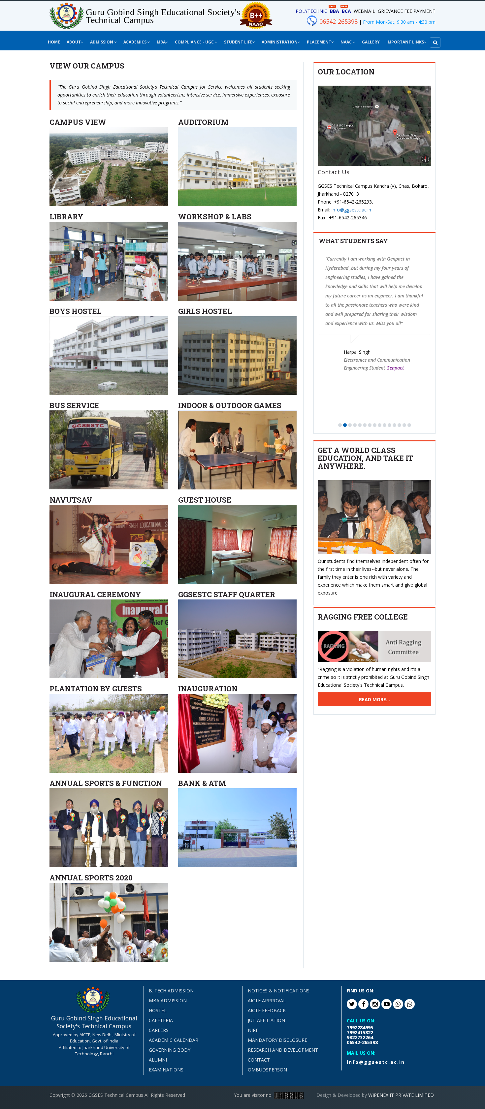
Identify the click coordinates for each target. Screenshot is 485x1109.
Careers (159, 1030)
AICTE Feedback (267, 1010)
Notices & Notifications (278, 990)
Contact (259, 1060)
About (74, 42)
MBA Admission (168, 1000)
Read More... (374, 699)
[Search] (435, 42)
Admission (102, 42)
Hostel (158, 1010)
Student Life (238, 42)
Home (54, 42)
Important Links (405, 42)
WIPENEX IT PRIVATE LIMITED (401, 1095)
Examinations (166, 1070)
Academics (135, 42)
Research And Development (283, 1050)
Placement (319, 42)
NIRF (253, 1030)
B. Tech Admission (171, 990)
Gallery (371, 42)
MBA (161, 42)
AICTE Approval (267, 1000)
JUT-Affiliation (266, 1020)
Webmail (364, 11)
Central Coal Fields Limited (419, 340)
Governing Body (169, 1050)
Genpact (330, 368)
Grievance (390, 11)
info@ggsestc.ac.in (351, 210)
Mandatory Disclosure (277, 1040)
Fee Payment (420, 11)
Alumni (158, 1060)
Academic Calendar (173, 1040)
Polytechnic (311, 11)
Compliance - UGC (195, 42)
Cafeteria (161, 1020)
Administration (280, 42)
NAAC (346, 42)
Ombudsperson (267, 1070)
